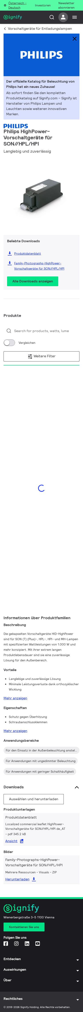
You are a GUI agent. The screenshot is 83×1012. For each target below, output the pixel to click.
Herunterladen (17, 879)
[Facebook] (6, 944)
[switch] (9, 342)
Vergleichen (27, 343)
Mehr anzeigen (15, 698)
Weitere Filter (44, 356)
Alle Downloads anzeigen (32, 281)
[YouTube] (38, 944)
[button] (8, 193)
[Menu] (74, 17)
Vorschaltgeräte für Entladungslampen (40, 28)
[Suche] (52, 17)
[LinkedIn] (27, 944)
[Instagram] (16, 944)
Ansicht (11, 841)
